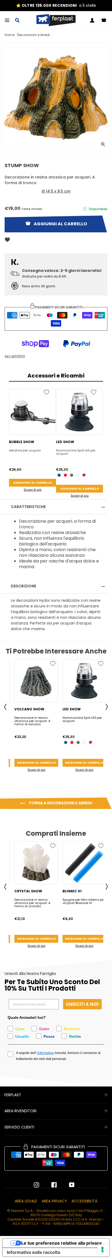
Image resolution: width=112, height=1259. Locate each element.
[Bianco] (78, 475)
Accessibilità (84, 1201)
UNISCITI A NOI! (82, 1004)
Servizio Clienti (19, 1127)
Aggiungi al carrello (32, 482)
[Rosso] (65, 475)
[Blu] (59, 475)
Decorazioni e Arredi (33, 34)
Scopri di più (33, 490)
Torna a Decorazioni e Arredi (60, 803)
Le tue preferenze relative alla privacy (61, 1243)
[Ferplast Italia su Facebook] (50, 1185)
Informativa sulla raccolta (33, 1252)
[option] (56, 5)
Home (9, 34)
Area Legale (26, 1201)
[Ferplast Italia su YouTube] (67, 1185)
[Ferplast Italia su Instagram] (36, 1185)
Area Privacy (54, 1201)
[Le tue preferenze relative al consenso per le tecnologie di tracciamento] (102, 1249)
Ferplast (12, 1095)
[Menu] (7, 20)
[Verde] (72, 475)
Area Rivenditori (20, 1111)
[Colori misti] (84, 475)
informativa (45, 1053)
